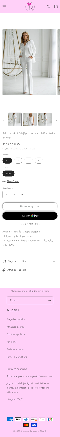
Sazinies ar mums (15, 349)
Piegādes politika (15, 319)
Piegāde (5, 149)
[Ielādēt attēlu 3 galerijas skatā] (45, 119)
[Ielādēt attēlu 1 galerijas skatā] (15, 119)
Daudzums (7, 187)
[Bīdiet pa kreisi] (3, 120)
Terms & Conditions (17, 356)
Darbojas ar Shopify (38, 431)
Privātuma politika (16, 334)
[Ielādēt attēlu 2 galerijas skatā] (29, 119)
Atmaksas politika (15, 326)
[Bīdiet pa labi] (56, 120)
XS (7, 160)
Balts (8, 173)
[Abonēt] (49, 300)
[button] (4, 6)
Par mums (12, 341)
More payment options (30, 223)
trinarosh (25, 431)
